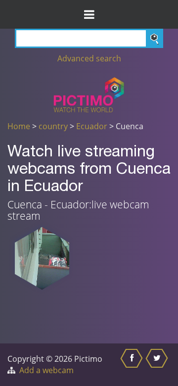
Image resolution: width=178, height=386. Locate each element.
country (53, 126)
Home (18, 126)
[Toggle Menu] (89, 14)
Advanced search (89, 58)
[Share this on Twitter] (158, 364)
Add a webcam (46, 370)
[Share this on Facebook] (132, 364)
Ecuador (91, 126)
